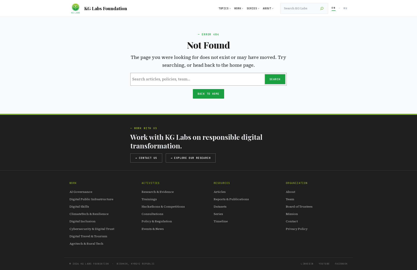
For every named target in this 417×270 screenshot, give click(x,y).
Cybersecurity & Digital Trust (92, 229)
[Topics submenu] (230, 8)
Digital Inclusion (83, 221)
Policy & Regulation (157, 221)
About (290, 192)
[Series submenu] (258, 8)
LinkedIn (307, 263)
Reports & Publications (231, 199)
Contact (292, 221)
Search (275, 79)
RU (346, 8)
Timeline (221, 221)
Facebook (341, 263)
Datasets (220, 206)
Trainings (149, 199)
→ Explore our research (191, 157)
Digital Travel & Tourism (88, 236)
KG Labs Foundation (105, 8)
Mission (292, 214)
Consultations (152, 214)
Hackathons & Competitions (163, 206)
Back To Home (209, 93)
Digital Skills (79, 206)
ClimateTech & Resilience (89, 214)
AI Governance (81, 192)
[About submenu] (272, 8)
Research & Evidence (158, 192)
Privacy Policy (297, 229)
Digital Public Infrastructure (91, 199)
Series (218, 214)
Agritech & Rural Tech (86, 243)
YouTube (324, 263)
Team (290, 199)
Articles (220, 192)
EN (334, 7)
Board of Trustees (299, 206)
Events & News (153, 229)
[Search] (322, 8)
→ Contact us (146, 157)
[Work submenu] (242, 8)
